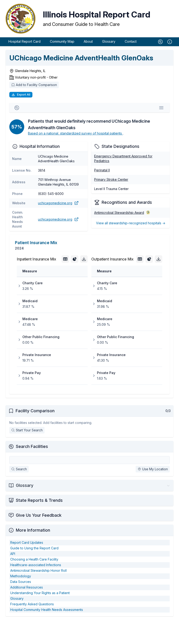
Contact (131, 41)
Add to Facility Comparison (36, 85)
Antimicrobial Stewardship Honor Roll (38, 570)
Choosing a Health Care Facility (34, 559)
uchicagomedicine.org (55, 203)
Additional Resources (26, 587)
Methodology (20, 576)
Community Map (62, 41)
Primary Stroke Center (111, 179)
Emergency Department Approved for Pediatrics (123, 158)
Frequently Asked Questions (32, 604)
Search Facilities (32, 446)
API (12, 554)
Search (21, 469)
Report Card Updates (26, 542)
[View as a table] (65, 259)
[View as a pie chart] (74, 259)
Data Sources (20, 582)
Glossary (108, 41)
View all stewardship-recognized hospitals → (130, 223)
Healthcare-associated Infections (35, 565)
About (88, 41)
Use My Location (155, 469)
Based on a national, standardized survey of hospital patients (75, 133)
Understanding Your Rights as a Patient (40, 593)
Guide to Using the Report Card (34, 548)
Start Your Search (29, 430)
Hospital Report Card (24, 41)
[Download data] (84, 259)
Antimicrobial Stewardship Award (119, 213)
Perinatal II (102, 170)
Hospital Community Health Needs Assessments (46, 610)
